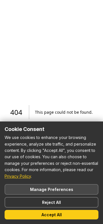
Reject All (51, 202)
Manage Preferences (51, 189)
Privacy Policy (18, 176)
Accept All (51, 214)
